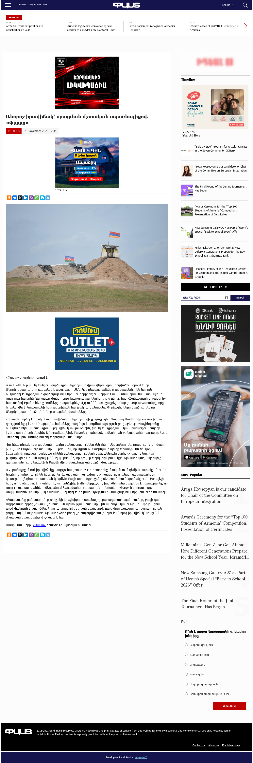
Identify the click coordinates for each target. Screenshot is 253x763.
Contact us (199, 745)
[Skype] (42, 197)
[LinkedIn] (25, 197)
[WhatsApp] (36, 197)
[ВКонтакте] (14, 197)
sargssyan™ (141, 757)
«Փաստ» (39, 525)
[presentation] (232, 28)
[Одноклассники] (9, 197)
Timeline (188, 79)
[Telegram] (47, 197)
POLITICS (14, 131)
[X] (20, 197)
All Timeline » (215, 286)
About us (213, 745)
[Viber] (31, 197)
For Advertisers (231, 745)
